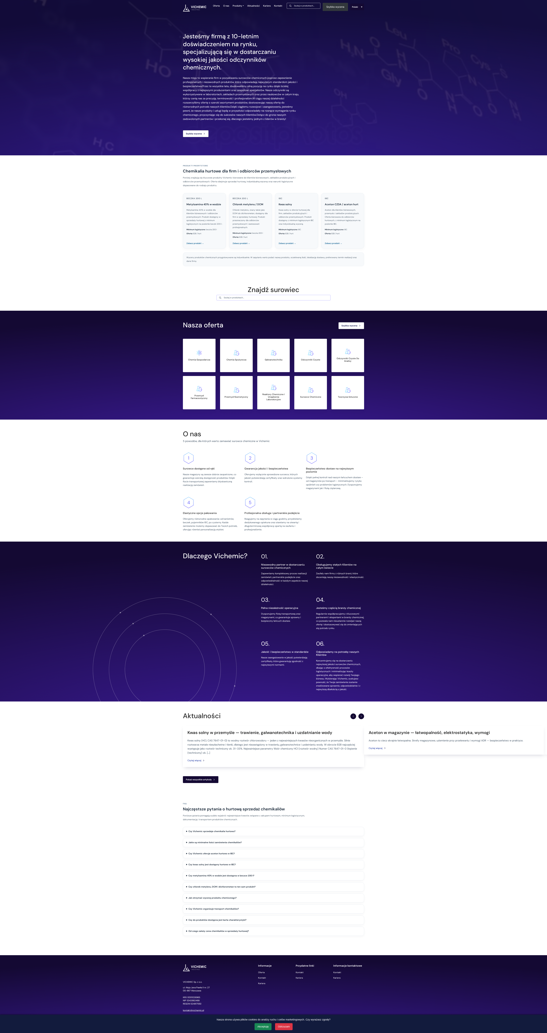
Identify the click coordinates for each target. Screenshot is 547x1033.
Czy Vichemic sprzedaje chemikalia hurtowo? (211, 831)
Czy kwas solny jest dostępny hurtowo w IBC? (212, 864)
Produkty (237, 5)
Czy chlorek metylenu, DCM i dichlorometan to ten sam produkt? (222, 886)
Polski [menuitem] (355, 6)
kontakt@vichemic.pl (193, 1010)
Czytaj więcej (194, 760)
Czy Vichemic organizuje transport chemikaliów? (213, 908)
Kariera (267, 5)
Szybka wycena (335, 7)
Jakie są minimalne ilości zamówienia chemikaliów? (215, 842)
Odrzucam (284, 1026)
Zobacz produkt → (195, 243)
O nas (226, 5)
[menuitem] (357, 7)
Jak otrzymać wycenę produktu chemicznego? (212, 897)
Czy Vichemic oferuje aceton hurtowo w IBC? (211, 853)
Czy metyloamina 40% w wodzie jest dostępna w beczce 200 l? (221, 875)
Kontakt (278, 5)
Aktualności (253, 5)
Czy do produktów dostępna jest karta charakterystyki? (217, 920)
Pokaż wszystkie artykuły (199, 779)
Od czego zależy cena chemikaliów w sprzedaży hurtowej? (218, 931)
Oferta (216, 5)
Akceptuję (263, 1026)
